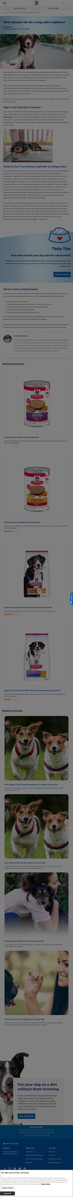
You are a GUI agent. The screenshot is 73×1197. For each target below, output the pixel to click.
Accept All (7, 1193)
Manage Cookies (7, 1188)
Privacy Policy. (45, 1184)
